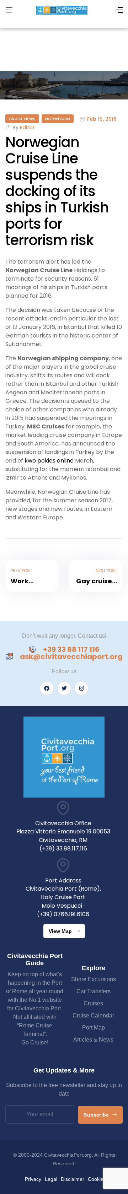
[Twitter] (64, 688)
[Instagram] (82, 688)
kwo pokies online (49, 460)
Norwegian (57, 118)
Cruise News (22, 118)
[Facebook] (47, 688)
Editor (27, 127)
